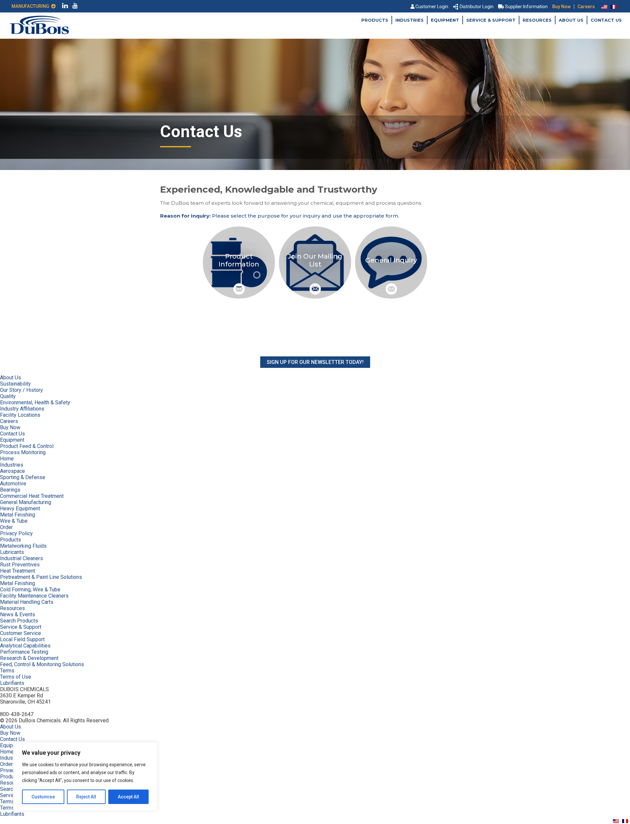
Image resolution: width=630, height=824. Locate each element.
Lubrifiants (12, 683)
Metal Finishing (17, 515)
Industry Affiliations (22, 409)
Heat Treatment (17, 571)
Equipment (445, 20)
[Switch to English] (604, 6)
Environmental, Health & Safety (35, 402)
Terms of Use (15, 677)
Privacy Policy (16, 533)
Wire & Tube (14, 521)
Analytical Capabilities (25, 646)
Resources (537, 20)
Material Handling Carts (26, 602)
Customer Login (431, 6)
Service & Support (490, 20)
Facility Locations (20, 415)
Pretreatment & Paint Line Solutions (41, 577)
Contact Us (606, 20)
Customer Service (20, 633)
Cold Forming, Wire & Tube (30, 589)
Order (6, 527)
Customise (43, 796)
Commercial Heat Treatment (32, 496)
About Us (571, 20)
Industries (409, 20)
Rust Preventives (20, 564)
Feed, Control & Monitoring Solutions (42, 664)
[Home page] (39, 32)
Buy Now (561, 6)
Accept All (128, 796)
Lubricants (12, 552)
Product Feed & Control (26, 446)
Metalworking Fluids (23, 546)
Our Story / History (21, 390)
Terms (7, 670)
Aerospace (12, 471)
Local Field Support (22, 639)
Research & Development (29, 658)
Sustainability (15, 384)
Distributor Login (477, 6)
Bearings (10, 490)
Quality (8, 396)
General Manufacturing (25, 502)
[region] (85, 776)
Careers (586, 6)
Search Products (19, 621)
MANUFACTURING (31, 6)
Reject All (86, 796)
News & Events (17, 614)
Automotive (13, 483)
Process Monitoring (23, 452)
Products (374, 20)
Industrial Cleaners (21, 558)
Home (7, 458)
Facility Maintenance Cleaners (34, 596)
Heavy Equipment (20, 508)
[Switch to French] (613, 6)
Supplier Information (526, 6)
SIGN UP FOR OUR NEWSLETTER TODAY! (315, 362)
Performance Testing (24, 652)
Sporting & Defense (22, 477)
